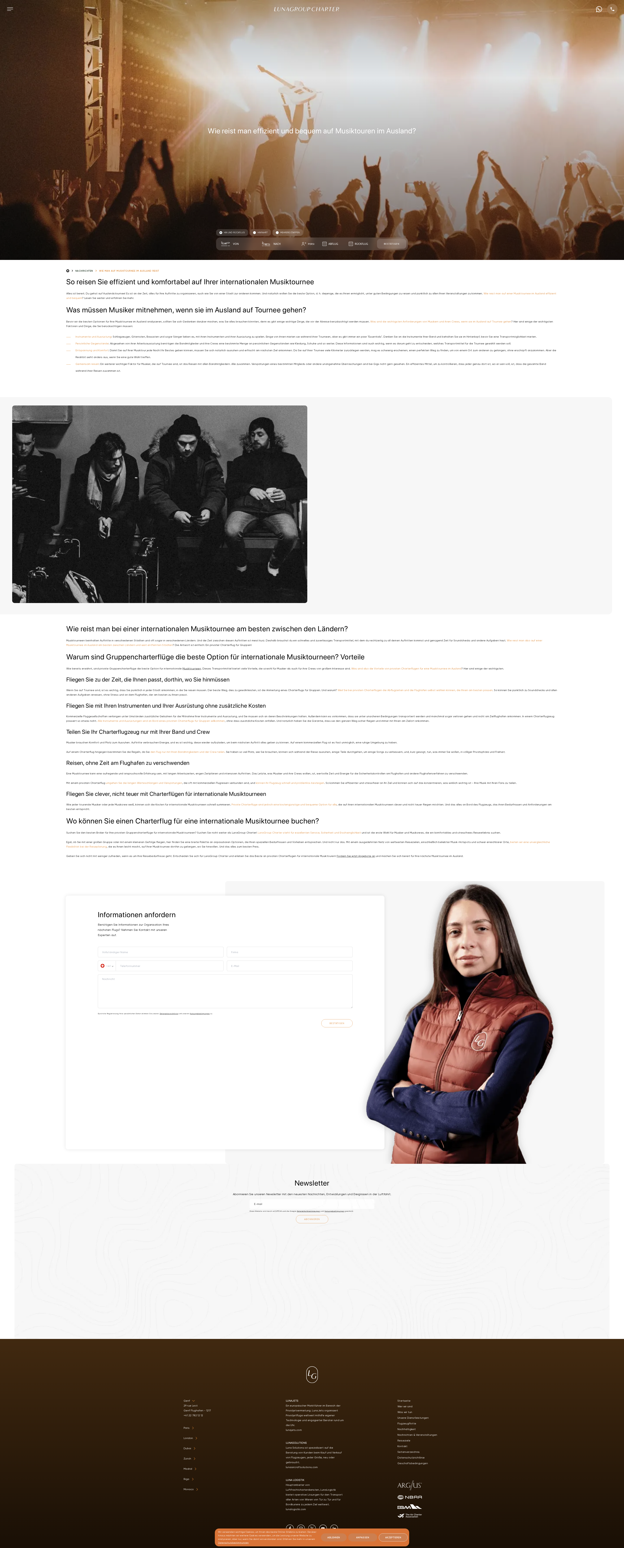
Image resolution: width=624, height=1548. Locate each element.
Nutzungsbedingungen (200, 1014)
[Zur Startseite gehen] (306, 9)
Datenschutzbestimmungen (308, 1211)
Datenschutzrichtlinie (169, 1014)
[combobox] (243, 244)
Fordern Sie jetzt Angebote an (356, 856)
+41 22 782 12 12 (193, 1415)
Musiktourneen (191, 668)
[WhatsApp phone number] (599, 9)
